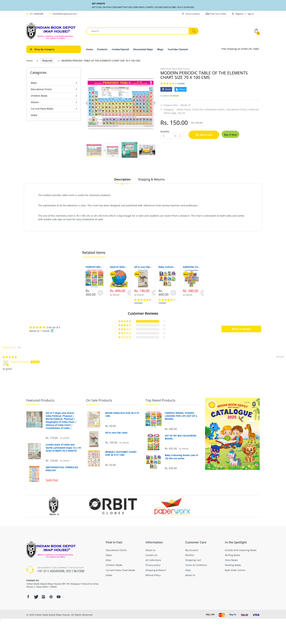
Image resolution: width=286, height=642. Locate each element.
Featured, (254, 109)
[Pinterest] (51, 596)
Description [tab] (122, 179)
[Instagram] (43, 596)
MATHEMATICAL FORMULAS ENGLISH (62, 469)
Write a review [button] (241, 329)
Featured (47, 60)
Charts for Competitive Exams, (209, 109)
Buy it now (230, 134)
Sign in (251, 13)
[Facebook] (28, 596)
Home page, (170, 113)
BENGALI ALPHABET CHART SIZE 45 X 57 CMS (121, 453)
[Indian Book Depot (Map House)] (51, 30)
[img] (10, 357)
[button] (167, 83)
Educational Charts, (237, 109)
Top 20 (181, 113)
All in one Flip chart (143, 266)
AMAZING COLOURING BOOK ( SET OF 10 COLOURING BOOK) (192, 266)
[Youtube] (58, 596)
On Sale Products (99, 400)
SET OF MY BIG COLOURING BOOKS (180, 437)
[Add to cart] (100, 293)
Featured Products (40, 400)
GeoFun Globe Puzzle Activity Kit (119, 266)
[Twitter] (36, 596)
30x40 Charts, (183, 109)
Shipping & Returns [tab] (151, 179)
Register (239, 13)
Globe (34, 115)
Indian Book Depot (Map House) (175, 68)
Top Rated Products (160, 400)
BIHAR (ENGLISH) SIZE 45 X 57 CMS (122, 414)
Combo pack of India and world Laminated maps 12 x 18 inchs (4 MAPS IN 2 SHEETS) (63, 447)
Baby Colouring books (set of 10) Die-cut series (167, 266)
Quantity (164, 131)
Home (29, 60)
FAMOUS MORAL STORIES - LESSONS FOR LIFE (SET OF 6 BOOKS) (94, 266)
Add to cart (205, 134)
